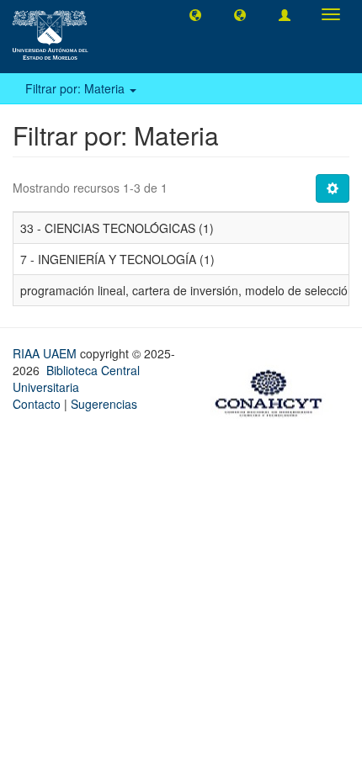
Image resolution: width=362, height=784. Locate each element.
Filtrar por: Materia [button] (76, 88)
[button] (195, 14)
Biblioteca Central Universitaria (76, 378)
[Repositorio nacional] (273, 391)
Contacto (37, 403)
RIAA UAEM (46, 353)
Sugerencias (104, 403)
